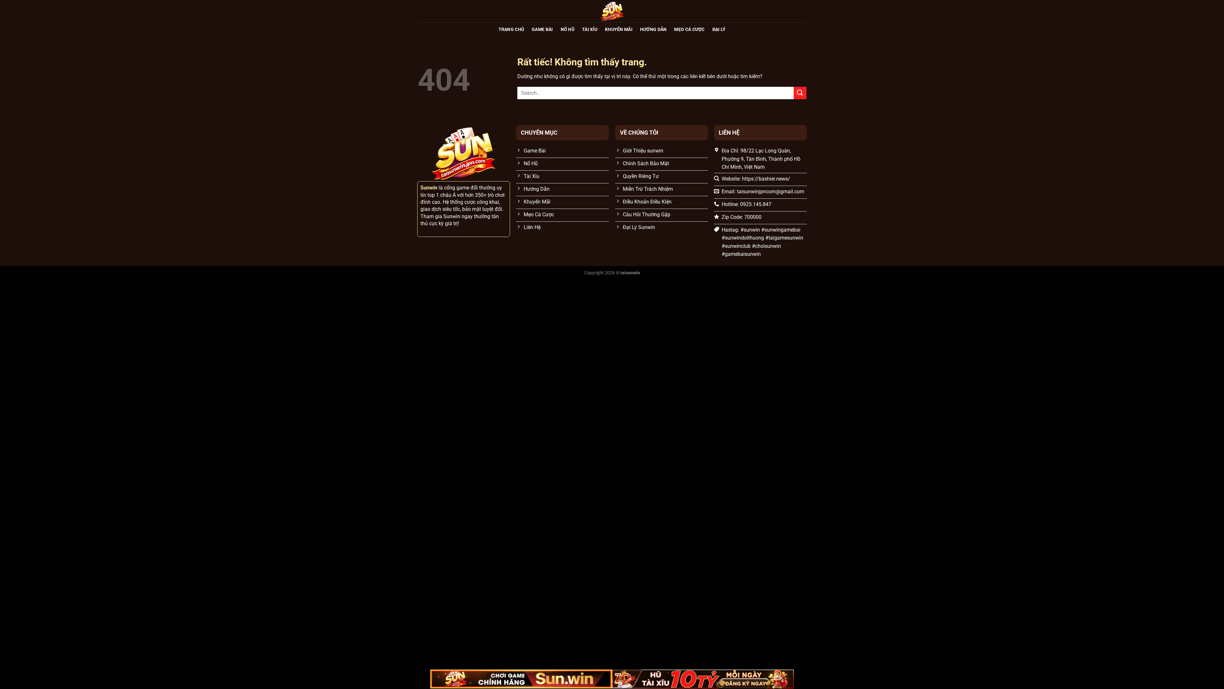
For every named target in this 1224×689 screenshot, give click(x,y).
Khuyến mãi (618, 29)
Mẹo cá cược (689, 29)
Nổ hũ (567, 29)
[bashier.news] (612, 11)
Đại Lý (719, 29)
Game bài (542, 29)
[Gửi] (800, 93)
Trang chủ (511, 29)
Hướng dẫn (653, 29)
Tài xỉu (589, 29)
